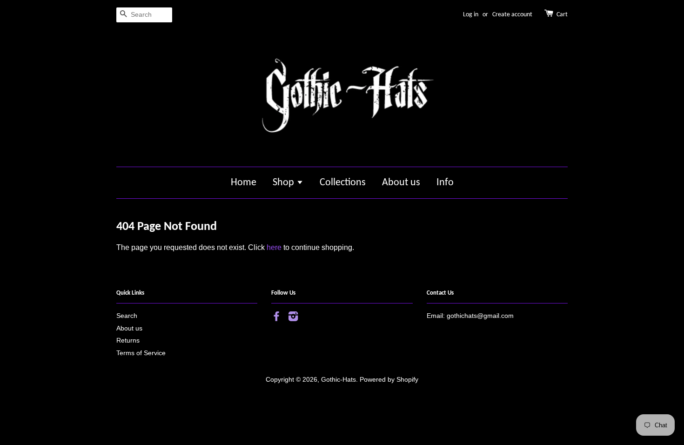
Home (243, 182)
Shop (284, 182)
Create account (512, 14)
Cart (562, 14)
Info (445, 182)
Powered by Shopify (389, 379)
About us (401, 182)
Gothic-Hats (338, 379)
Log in (470, 14)
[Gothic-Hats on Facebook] (276, 318)
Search (126, 315)
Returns (128, 340)
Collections (343, 182)
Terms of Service (141, 353)
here (274, 247)
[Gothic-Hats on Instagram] (293, 318)
